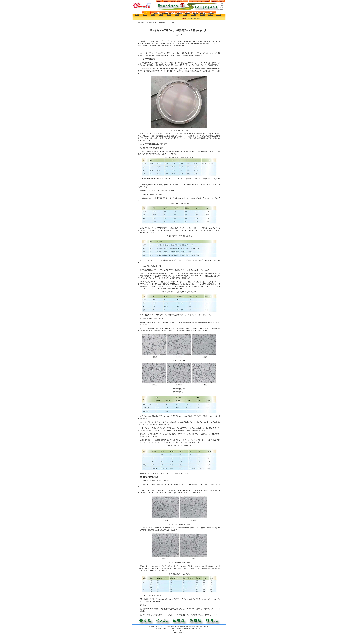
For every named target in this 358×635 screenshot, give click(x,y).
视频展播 (202, 15)
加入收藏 (220, 5)
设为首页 (220, 4)
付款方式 (179, 628)
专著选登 (218, 15)
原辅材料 (145, 15)
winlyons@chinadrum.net (180, 630)
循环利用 (153, 15)
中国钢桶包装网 (193, 628)
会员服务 (220, 9)
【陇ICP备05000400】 (179, 632)
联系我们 (165, 628)
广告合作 (172, 628)
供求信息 (177, 15)
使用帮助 (186, 628)
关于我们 (158, 628)
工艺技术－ (143, 22)
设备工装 (137, 15)
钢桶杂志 (210, 15)
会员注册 (220, 7)
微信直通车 (193, 15)
